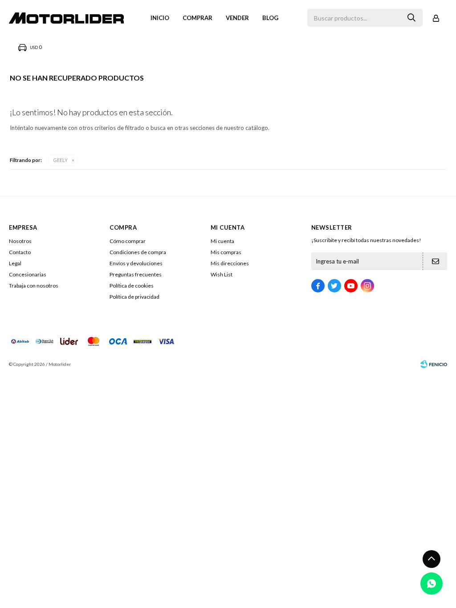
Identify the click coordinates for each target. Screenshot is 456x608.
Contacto (20, 252)
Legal (15, 263)
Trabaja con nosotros (33, 285)
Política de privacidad (134, 296)
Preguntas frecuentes (136, 274)
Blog (270, 17)
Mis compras (226, 252)
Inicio (160, 17)
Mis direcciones (230, 263)
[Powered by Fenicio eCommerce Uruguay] (433, 364)
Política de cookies (132, 285)
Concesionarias (27, 274)
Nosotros (20, 241)
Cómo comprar (128, 241)
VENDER (237, 17)
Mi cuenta (222, 241)
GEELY (60, 160)
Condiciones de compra (138, 252)
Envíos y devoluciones (136, 263)
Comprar (197, 17)
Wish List (221, 274)
